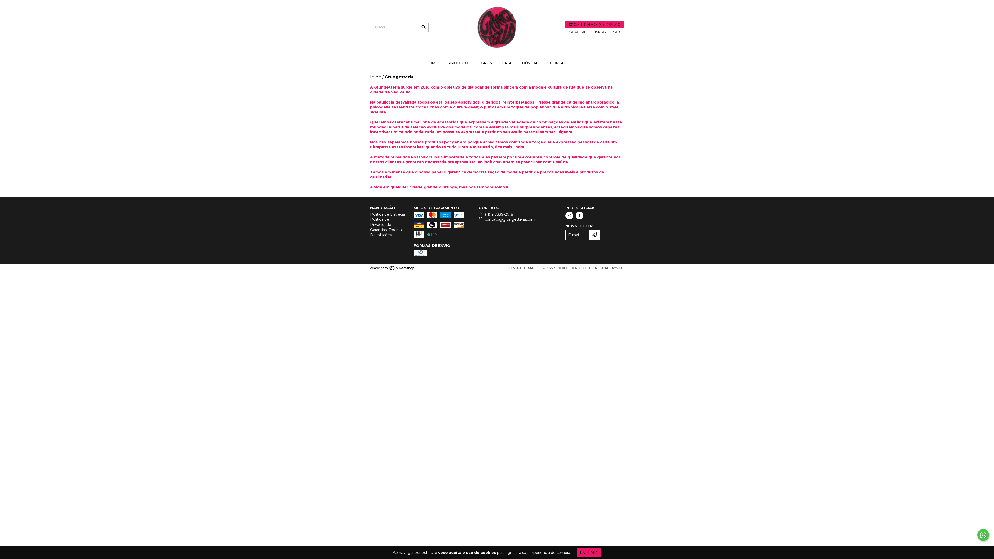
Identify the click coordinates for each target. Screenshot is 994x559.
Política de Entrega (387, 214)
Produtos (459, 63)
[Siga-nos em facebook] (579, 215)
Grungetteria (496, 63)
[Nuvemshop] (392, 269)
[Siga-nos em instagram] (569, 215)
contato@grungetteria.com (510, 219)
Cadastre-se (580, 32)
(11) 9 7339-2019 (499, 214)
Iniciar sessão (607, 32)
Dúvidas (531, 63)
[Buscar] (423, 27)
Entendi (589, 552)
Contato (559, 63)
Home (432, 63)
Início (375, 77)
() (597, 24)
